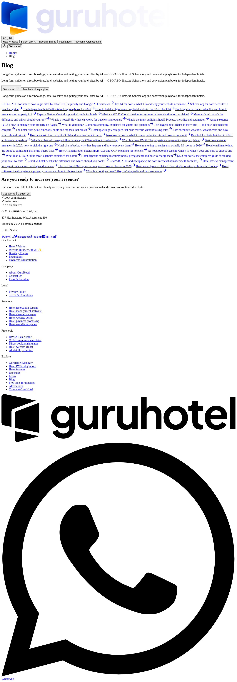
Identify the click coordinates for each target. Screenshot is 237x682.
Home (12, 52)
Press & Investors (19, 279)
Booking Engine (47, 41)
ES (11, 37)
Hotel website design (21, 317)
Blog (12, 379)
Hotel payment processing (24, 321)
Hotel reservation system (23, 307)
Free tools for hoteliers (22, 382)
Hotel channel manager (22, 314)
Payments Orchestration (88, 41)
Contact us (24, 193)
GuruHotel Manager (21, 362)
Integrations (65, 41)
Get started (15, 46)
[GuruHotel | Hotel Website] (118, 441)
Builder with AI (28, 41)
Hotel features (17, 369)
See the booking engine (35, 89)
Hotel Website (10, 41)
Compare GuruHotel (21, 389)
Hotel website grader (21, 346)
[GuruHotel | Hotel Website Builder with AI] (86, 34)
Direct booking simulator (23, 343)
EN (4, 37)
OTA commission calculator (25, 340)
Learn (12, 376)
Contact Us (15, 275)
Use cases (14, 372)
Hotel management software (25, 311)
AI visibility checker (21, 350)
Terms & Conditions (21, 295)
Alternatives (16, 386)
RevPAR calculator (20, 336)
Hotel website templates (23, 324)
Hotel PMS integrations (22, 366)
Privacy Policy (17, 291)
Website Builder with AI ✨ (25, 249)
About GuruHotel (19, 272)
